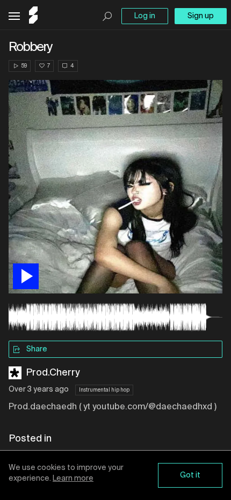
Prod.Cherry (53, 373)
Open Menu (14, 16)
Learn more (73, 478)
